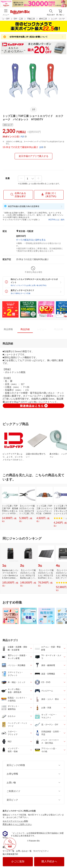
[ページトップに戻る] (62, 856)
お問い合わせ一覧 (24, 851)
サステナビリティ (41, 851)
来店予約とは (53, 220)
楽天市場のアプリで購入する (33, 156)
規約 (62, 220)
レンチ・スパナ (58, 19)
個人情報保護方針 (10, 854)
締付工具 (43, 19)
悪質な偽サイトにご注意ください (17, 824)
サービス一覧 (8, 851)
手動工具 (31, 19)
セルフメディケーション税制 (15, 821)
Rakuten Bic (20, 12)
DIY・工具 (18, 19)
